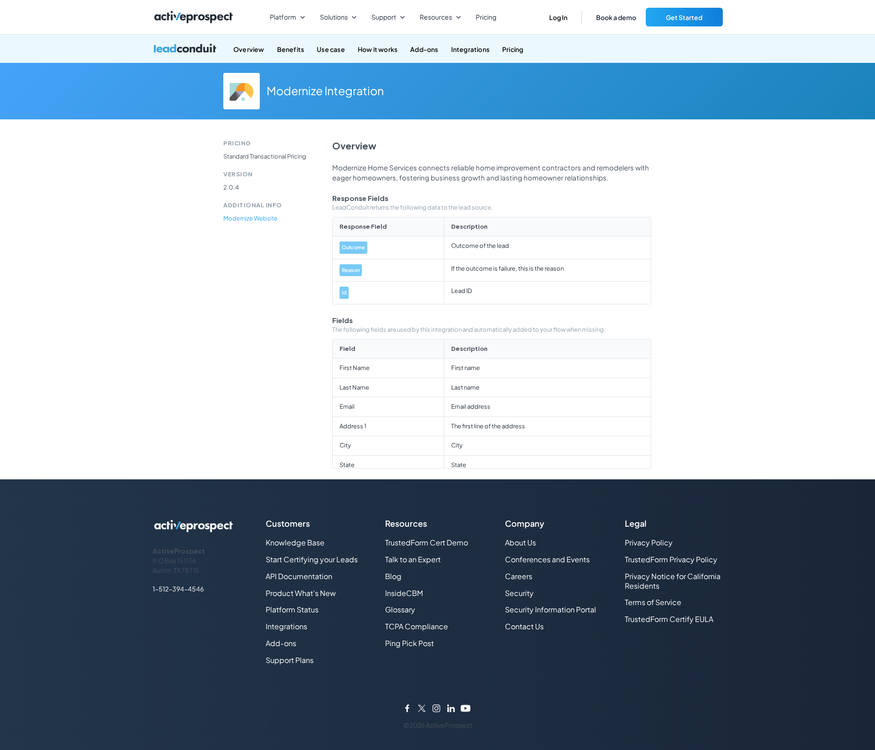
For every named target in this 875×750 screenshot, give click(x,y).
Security (519, 593)
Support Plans (290, 660)
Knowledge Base (295, 542)
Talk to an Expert (413, 559)
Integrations (470, 49)
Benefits (290, 49)
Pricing (486, 17)
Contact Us (524, 626)
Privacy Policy (649, 542)
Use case (331, 49)
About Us (520, 542)
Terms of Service (653, 602)
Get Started (684, 17)
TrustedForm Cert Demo (426, 542)
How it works (377, 49)
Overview (248, 49)
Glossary (400, 609)
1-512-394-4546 (178, 589)
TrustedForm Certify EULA (669, 619)
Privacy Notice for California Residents (673, 581)
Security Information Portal (550, 609)
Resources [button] (436, 17)
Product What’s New (301, 593)
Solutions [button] (334, 17)
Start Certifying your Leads (312, 559)
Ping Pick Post (409, 643)
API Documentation (299, 576)
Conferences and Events (547, 559)
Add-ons (424, 49)
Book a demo (616, 17)
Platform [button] (283, 17)
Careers (518, 576)
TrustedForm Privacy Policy (671, 559)
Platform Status (292, 609)
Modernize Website (250, 218)
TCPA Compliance (416, 626)
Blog (393, 576)
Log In (558, 17)
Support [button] (383, 17)
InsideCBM (404, 593)
